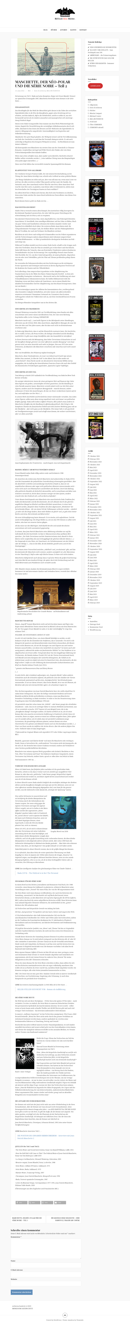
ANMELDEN (95, 86)
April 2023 (94, 470)
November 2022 (96, 476)
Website (14, 1279)
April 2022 (94, 496)
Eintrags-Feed (95, 624)
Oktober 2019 (95, 580)
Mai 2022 (93, 493)
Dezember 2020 (95, 541)
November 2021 (96, 510)
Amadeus (71, 1320)
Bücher (92, 110)
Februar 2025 (95, 459)
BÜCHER (54, 30)
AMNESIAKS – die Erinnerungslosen (103, 55)
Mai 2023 (93, 467)
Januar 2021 (94, 538)
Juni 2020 (93, 558)
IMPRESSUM (17, 1309)
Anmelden (93, 621)
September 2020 (96, 549)
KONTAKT (83, 30)
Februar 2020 (95, 569)
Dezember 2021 (95, 507)
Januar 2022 (94, 504)
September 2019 (96, 583)
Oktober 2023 (95, 465)
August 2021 (94, 518)
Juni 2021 (93, 524)
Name (13, 1261)
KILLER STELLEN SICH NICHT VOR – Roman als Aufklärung (41, 989)
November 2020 (96, 543)
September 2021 (96, 515)
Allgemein (94, 105)
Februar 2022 (95, 501)
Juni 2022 (93, 490)
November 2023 (96, 462)
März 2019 (94, 600)
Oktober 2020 (95, 546)
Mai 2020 (93, 560)
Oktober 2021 (95, 513)
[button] (22, 1202)
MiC (29, 91)
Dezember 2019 (95, 575)
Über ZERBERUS (96, 125)
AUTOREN (63, 30)
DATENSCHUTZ (27, 1309)
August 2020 (94, 552)
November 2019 (96, 577)
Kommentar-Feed (96, 627)
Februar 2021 (95, 535)
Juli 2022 (93, 487)
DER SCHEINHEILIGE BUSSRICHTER (103, 47)
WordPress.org (95, 630)
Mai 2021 (93, 527)
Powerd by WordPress (53, 1320)
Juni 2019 (93, 591)
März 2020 (94, 566)
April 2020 (94, 563)
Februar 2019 (95, 603)
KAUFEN (73, 30)
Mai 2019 (93, 594)
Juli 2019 (93, 589)
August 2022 (94, 484)
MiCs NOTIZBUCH (53, 91)
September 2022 (96, 481)
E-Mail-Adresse (17, 1270)
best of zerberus (40, 91)
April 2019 (94, 597)
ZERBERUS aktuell (96, 127)
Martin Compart (96, 113)
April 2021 (94, 529)
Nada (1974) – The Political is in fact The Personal (38, 873)
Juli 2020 (93, 555)
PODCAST (93, 122)
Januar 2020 (94, 572)
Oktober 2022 (95, 479)
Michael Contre (95, 116)
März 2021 (94, 532)
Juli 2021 (93, 521)
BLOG (45, 30)
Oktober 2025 (95, 456)
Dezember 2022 (95, 473)
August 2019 (94, 586)
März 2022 (94, 498)
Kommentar (16, 1237)
